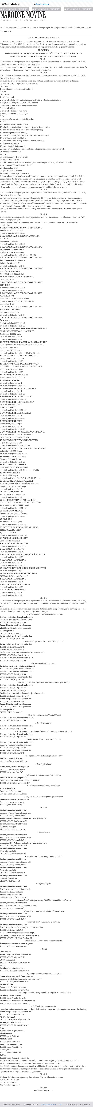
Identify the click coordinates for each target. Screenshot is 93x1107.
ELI (61, 1105)
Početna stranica (42, 4)
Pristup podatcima (49, 1105)
